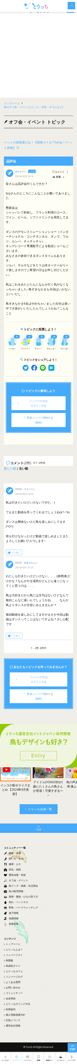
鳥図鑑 (9, 960)
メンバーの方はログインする (38, 403)
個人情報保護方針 (15, 1014)
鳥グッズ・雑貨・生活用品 (23, 885)
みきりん (28, 562)
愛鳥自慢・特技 (17, 875)
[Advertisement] (38, 55)
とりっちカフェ (14, 971)
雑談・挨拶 (15, 853)
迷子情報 (14, 913)
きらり (18, 171)
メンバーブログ (14, 976)
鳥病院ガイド (13, 965)
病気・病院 (15, 869)
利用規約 (11, 1009)
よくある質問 (13, 982)
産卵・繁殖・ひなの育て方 (23, 896)
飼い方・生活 (16, 858)
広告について (13, 1020)
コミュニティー (14, 993)
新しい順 (10, 468)
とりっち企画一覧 (40, 809)
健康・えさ (15, 864)
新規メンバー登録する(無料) (40, 420)
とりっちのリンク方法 (18, 1004)
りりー (27, 489)
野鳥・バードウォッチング (23, 907)
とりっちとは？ (14, 949)
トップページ (13, 944)
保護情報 (14, 918)
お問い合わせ (13, 987)
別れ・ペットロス (18, 902)
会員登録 (11, 998)
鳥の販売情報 (16, 891)
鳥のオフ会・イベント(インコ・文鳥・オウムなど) (33, 107)
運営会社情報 (13, 1025)
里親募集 (14, 923)
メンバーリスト (14, 955)
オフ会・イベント (18, 880)
